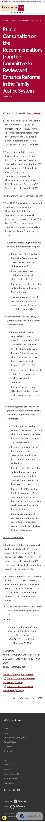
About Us (8, 728)
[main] (22, 364)
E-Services (8, 746)
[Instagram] (14, 790)
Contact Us (8, 765)
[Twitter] (10, 790)
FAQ (5, 760)
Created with (8, 801)
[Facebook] (6, 790)
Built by (6, 806)
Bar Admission (10, 742)
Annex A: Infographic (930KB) (18, 674)
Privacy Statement (11, 778)
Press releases (34, 113)
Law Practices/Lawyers (14, 737)
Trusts (7, 751)
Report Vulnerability (12, 774)
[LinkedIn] (19, 790)
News (6, 733)
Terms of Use (9, 783)
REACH (7, 769)
